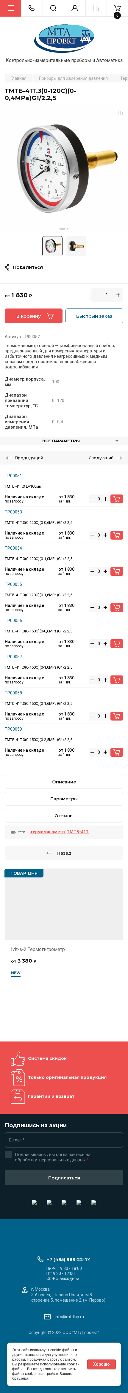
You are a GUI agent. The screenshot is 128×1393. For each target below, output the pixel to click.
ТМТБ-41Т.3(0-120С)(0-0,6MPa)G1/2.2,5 (38, 522)
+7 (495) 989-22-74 (68, 1259)
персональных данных (62, 1160)
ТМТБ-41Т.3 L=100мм (23, 486)
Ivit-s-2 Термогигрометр (38, 949)
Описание (64, 782)
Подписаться (64, 1178)
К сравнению (120, 112)
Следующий (101, 457)
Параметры (64, 799)
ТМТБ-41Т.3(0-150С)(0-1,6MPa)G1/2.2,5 (38, 703)
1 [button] (62, 229)
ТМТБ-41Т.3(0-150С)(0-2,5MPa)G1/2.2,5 (38, 739)
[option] (64, 169)
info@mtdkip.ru (69, 1316)
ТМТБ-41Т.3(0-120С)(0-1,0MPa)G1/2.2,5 (38, 558)
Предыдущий (29, 457)
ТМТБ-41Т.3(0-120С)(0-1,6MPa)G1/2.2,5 (38, 595)
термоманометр (47, 831)
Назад (64, 853)
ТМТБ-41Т (78, 831)
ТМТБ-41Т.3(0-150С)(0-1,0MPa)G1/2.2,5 (38, 667)
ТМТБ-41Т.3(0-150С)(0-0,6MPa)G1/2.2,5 (38, 631)
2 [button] (67, 229)
